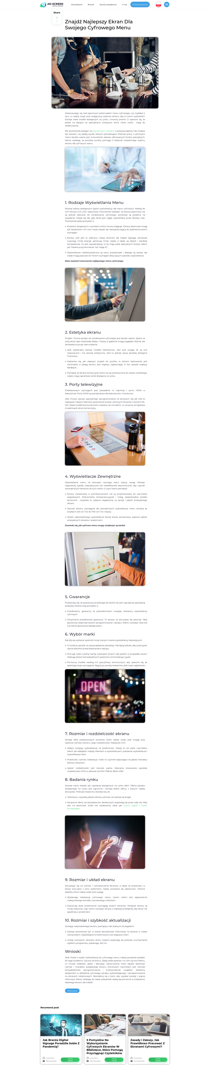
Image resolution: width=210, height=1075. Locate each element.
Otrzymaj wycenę (140, 4)
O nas (124, 4)
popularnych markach (103, 131)
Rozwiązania (76, 4)
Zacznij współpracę (108, 4)
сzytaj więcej (70, 1060)
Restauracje (72, 991)
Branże (91, 4)
